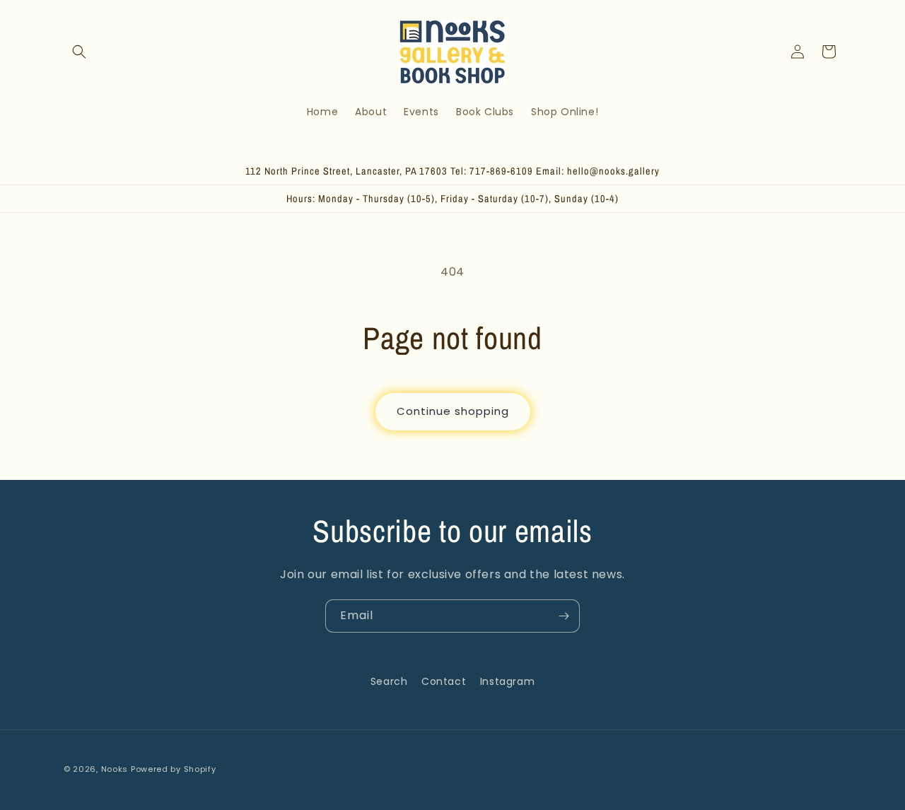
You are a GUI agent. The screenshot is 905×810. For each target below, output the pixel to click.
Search (389, 681)
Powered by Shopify (173, 769)
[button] (79, 51)
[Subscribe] (563, 616)
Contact (443, 681)
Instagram (507, 681)
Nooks (115, 769)
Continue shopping (453, 411)
